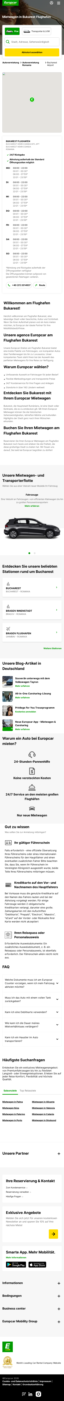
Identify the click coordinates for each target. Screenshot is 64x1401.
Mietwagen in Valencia (43, 1108)
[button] (32, 100)
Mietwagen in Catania (43, 1114)
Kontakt (17, 1384)
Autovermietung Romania (30, 63)
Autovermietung (10, 62)
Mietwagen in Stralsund (44, 1120)
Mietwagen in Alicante (43, 1101)
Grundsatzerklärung (32, 1384)
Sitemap (6, 1384)
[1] (29, 553)
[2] (35, 553)
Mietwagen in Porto (12, 1120)
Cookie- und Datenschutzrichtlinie (20, 1381)
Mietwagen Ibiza (10, 1108)
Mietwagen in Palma (12, 1101)
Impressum (45, 1381)
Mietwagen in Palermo (13, 1114)
